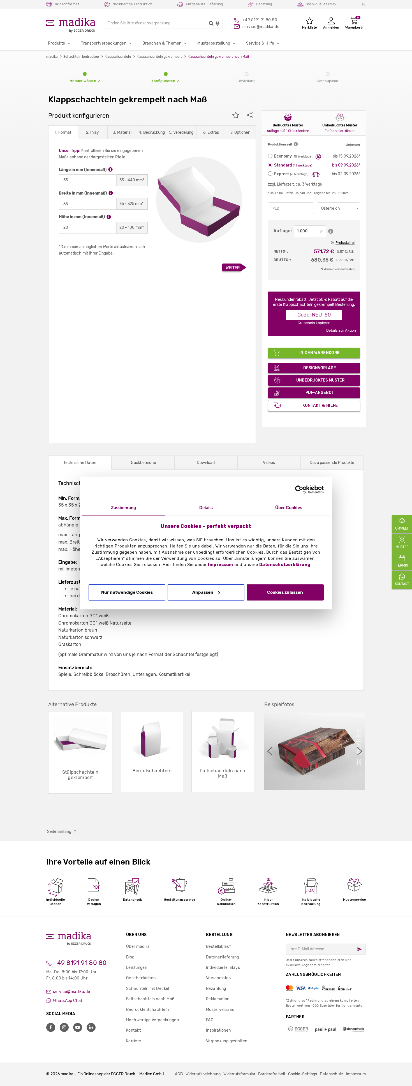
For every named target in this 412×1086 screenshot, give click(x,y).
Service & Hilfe (260, 43)
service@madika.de (71, 991)
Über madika (138, 946)
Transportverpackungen (103, 43)
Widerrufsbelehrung (203, 1074)
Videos (269, 462)
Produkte (56, 43)
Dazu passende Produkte (332, 462)
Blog (130, 957)
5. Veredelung (181, 132)
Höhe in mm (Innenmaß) (82, 216)
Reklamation (218, 999)
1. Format (63, 132)
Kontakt (133, 1030)
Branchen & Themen (161, 43)
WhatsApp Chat (67, 1000)
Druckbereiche (142, 462)
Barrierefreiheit (271, 1074)
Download (206, 462)
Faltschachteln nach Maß (150, 999)
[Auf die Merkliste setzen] (236, 115)
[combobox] (338, 208)
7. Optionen (240, 132)
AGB (179, 1074)
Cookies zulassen (285, 592)
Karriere (133, 1041)
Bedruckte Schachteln (147, 1009)
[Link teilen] (250, 115)
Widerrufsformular (239, 1074)
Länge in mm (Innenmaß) (83, 169)
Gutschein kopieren (314, 323)
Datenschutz (331, 1074)
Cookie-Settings (302, 1074)
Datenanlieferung (222, 957)
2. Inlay (92, 132)
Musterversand (220, 1009)
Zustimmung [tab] (123, 507)
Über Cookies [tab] (288, 507)
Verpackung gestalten (226, 1041)
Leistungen (136, 967)
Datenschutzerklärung (285, 564)
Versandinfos (218, 978)
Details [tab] (206, 507)
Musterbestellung (213, 43)
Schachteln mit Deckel (147, 988)
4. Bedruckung (152, 132)
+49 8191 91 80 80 (79, 963)
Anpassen (202, 592)
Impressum (220, 564)
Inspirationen (218, 1030)
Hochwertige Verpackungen (152, 1020)
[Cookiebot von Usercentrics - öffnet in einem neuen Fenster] (299, 489)
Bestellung (219, 934)
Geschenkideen (141, 978)
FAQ (209, 1020)
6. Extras (211, 132)
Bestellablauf (218, 946)
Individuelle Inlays (223, 967)
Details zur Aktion (341, 330)
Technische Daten (79, 462)
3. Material (122, 132)
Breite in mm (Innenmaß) (83, 193)
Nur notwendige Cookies (127, 592)
